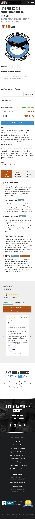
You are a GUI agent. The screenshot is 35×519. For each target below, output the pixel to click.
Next (30, 336)
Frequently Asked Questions (17, 452)
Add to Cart (17, 122)
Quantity (4, 66)
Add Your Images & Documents (12, 89)
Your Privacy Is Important (17, 462)
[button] (18, 354)
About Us (17, 441)
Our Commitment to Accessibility (17, 465)
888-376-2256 (17, 474)
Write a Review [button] (17, 307)
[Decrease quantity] (10, 66)
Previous (3, 336)
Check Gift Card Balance (17, 469)
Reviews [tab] (6, 302)
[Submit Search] (20, 2)
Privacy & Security (27, 514)
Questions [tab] (18, 302)
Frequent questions (17, 175)
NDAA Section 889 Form (17, 455)
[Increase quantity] (19, 66)
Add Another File (6, 100)
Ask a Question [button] (18, 311)
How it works (7, 175)
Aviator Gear (8, 514)
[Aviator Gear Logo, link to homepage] (4, 2)
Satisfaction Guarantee (17, 448)
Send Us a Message (17, 486)
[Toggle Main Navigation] (32, 2)
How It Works (17, 445)
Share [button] (11, 351)
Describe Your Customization (11, 71)
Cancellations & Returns (17, 458)
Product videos (28, 175)
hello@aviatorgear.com (17, 482)
